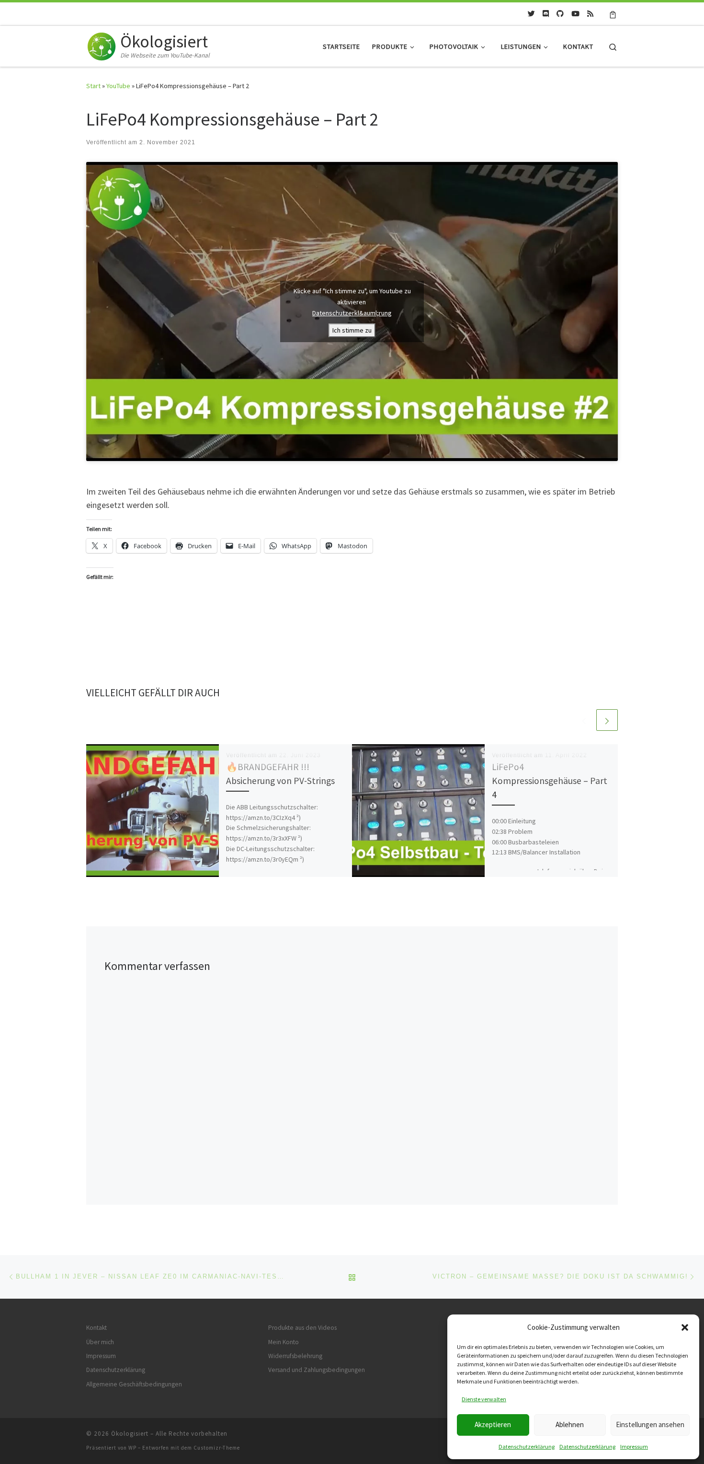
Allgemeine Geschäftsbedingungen (134, 1384)
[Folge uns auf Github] (560, 13)
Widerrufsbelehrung (295, 1356)
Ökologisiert (129, 1433)
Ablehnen (570, 1424)
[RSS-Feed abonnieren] (590, 13)
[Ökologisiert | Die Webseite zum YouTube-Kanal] (101, 44)
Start (93, 85)
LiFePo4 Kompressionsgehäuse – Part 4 (549, 780)
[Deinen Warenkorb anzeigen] (613, 13)
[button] (685, 1327)
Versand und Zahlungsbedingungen (316, 1370)
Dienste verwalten (484, 1399)
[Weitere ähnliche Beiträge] (607, 720)
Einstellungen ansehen (650, 1424)
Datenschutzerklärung (527, 1446)
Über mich (100, 1342)
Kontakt (96, 1328)
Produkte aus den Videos (302, 1328)
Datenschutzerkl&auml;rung (352, 313)
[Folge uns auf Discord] (546, 13)
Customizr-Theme (216, 1447)
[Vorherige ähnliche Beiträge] (584, 720)
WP (132, 1447)
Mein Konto (283, 1342)
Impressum (634, 1446)
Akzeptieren (493, 1424)
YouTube (118, 85)
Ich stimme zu (352, 330)
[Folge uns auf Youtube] (575, 13)
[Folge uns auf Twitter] (531, 13)
